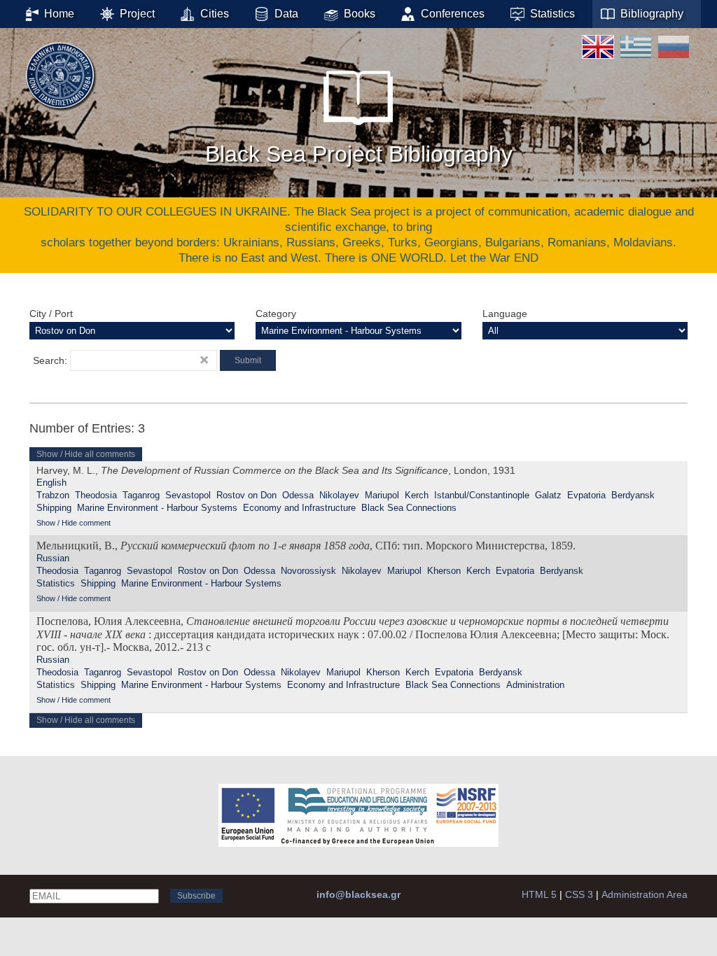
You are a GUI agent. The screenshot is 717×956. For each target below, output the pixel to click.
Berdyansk (633, 495)
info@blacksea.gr (358, 894)
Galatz (548, 495)
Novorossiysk (308, 570)
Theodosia (96, 495)
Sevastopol (188, 495)
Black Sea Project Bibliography (359, 154)
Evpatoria (586, 495)
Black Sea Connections (409, 507)
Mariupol (382, 495)
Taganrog (141, 495)
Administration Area (644, 894)
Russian (52, 558)
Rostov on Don (246, 495)
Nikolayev (339, 495)
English (51, 482)
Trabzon (52, 495)
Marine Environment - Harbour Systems (157, 507)
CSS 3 (579, 894)
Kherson (444, 570)
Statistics (55, 583)
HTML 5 (539, 894)
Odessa (298, 495)
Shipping (53, 507)
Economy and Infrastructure (299, 507)
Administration (535, 685)
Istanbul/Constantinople (481, 495)
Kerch (417, 495)
